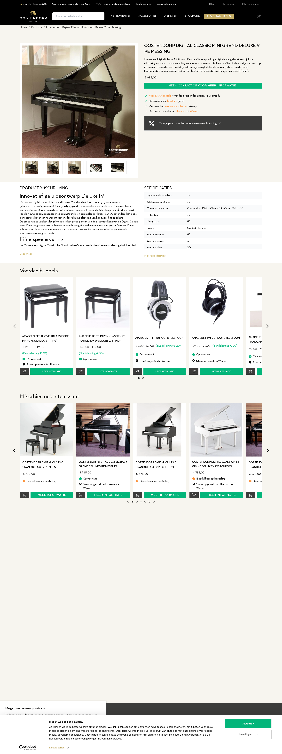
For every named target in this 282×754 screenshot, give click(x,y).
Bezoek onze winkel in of (173, 111)
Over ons (228, 4)
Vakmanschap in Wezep (173, 106)
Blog (212, 4)
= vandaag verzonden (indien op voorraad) (184, 95)
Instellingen (245, 734)
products (36, 27)
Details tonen (56, 747)
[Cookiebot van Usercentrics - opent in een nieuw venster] (27, 747)
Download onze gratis (166, 101)
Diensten (170, 15)
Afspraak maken (219, 16)
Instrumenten (120, 15)
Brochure (192, 15)
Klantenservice (250, 4)
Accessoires (148, 15)
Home (23, 27)
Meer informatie (51, 371)
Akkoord (247, 723)
